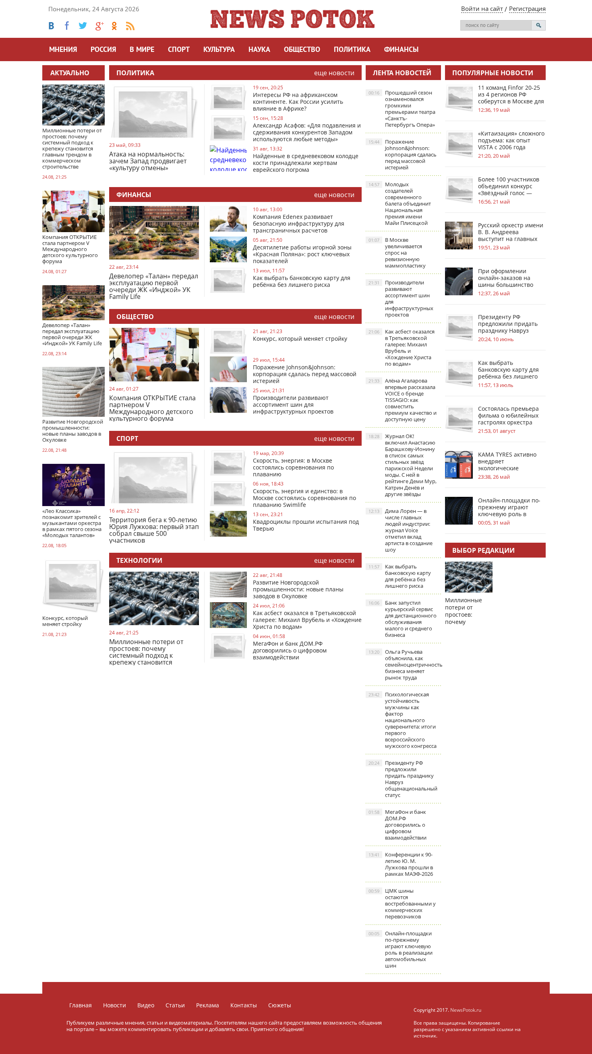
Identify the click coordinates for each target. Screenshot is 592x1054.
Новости (114, 1005)
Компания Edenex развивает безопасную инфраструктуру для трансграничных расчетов (298, 223)
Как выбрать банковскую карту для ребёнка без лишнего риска (301, 281)
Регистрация (527, 8)
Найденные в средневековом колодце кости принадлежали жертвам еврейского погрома (305, 162)
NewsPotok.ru (465, 1010)
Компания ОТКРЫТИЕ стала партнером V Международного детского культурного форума (152, 408)
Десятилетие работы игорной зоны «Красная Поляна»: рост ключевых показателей (302, 254)
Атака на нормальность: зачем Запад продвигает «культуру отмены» (147, 161)
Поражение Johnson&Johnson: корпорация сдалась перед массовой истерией (304, 374)
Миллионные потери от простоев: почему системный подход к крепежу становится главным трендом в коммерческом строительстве (146, 651)
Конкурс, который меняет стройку (300, 338)
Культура (219, 50)
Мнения (63, 50)
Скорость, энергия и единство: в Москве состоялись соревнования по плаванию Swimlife (304, 498)
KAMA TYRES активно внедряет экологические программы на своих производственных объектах (507, 461)
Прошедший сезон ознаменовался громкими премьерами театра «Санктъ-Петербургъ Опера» (401, 108)
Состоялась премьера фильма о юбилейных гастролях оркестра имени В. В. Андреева (508, 415)
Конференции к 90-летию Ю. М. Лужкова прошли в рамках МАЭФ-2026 (400, 864)
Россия (103, 50)
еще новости (334, 72)
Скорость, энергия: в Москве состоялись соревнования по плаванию (293, 467)
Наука (259, 50)
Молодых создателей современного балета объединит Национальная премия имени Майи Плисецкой (399, 203)
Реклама (207, 1005)
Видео (145, 1005)
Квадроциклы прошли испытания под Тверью (306, 525)
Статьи (175, 1005)
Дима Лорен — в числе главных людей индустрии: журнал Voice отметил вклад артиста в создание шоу (400, 530)
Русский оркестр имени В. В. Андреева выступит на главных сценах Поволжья (510, 232)
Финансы (401, 50)
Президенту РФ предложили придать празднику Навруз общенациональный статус (402, 779)
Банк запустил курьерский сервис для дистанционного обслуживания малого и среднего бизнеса (402, 618)
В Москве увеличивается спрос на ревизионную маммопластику (397, 252)
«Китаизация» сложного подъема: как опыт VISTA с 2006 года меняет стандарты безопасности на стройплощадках (511, 140)
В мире (142, 50)
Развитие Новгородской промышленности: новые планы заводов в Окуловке (298, 589)
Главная (80, 1005)
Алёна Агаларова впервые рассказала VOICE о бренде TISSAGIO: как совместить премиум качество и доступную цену (402, 400)
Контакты (243, 1005)
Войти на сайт (482, 8)
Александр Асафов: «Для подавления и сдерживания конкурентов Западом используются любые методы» (307, 132)
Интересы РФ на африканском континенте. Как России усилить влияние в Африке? (298, 101)
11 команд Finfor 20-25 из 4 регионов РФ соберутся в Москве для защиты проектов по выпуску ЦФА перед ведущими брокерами (511, 94)
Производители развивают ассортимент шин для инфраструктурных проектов (293, 404)
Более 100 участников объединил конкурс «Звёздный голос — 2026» (508, 186)
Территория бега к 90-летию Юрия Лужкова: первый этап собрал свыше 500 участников (154, 530)
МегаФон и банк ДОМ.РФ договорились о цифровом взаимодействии (290, 650)
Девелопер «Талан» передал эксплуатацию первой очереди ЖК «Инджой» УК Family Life (153, 286)
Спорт (179, 50)
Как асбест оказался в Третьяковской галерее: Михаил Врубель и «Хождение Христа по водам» (307, 619)
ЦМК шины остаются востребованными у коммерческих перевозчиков (402, 903)
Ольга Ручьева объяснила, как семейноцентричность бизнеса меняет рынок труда (404, 664)
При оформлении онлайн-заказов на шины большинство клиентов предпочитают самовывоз (505, 278)
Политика (352, 50)
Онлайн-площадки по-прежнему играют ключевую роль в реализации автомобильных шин (400, 949)
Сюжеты (279, 1005)
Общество (302, 50)
